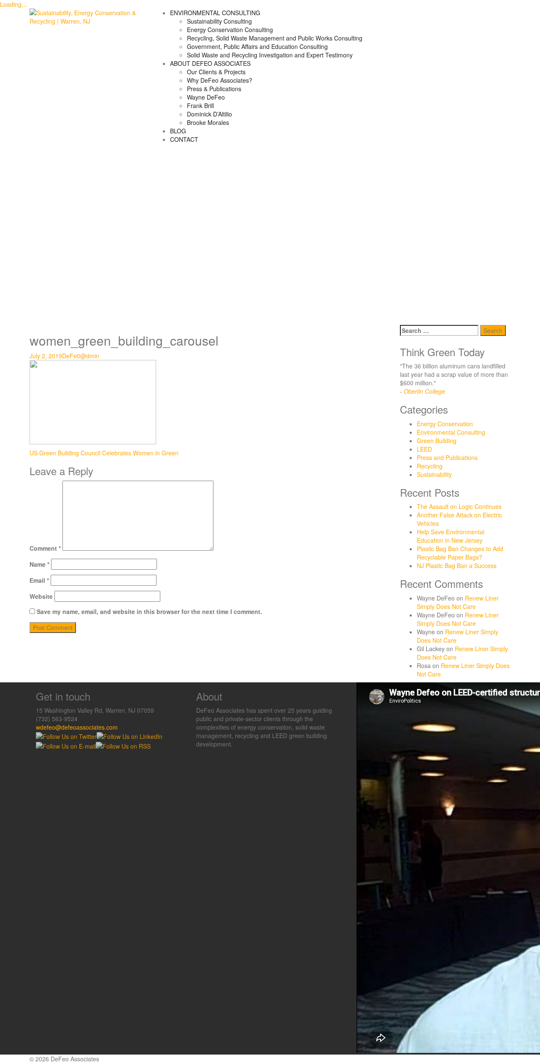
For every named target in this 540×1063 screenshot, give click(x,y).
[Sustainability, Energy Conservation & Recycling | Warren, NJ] (85, 16)
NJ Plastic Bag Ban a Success (457, 565)
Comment (45, 548)
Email (39, 580)
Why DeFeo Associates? (219, 80)
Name (39, 564)
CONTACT (184, 139)
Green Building (436, 440)
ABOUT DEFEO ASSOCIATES (210, 63)
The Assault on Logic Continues (459, 506)
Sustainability (434, 474)
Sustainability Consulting (219, 21)
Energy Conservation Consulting (230, 29)
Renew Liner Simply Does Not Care (458, 602)
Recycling (430, 466)
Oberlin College (424, 391)
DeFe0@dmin (80, 356)
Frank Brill (200, 105)
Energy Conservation (445, 423)
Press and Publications (447, 457)
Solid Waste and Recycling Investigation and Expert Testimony (270, 55)
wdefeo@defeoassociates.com (77, 727)
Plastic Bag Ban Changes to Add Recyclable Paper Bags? (460, 552)
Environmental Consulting (451, 432)
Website (41, 596)
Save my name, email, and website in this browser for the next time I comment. (149, 611)
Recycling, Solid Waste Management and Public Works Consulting (274, 38)
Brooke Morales (208, 122)
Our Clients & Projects (216, 72)
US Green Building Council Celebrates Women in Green (104, 453)
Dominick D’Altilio (209, 114)
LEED (424, 449)
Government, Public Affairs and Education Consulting (257, 46)
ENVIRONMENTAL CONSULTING (215, 12)
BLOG (178, 131)
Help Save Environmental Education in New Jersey (450, 535)
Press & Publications (214, 88)
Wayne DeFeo (206, 97)
